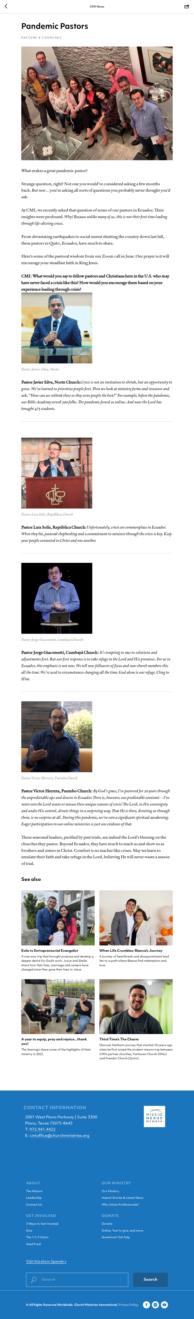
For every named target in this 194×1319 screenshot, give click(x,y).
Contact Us (34, 1204)
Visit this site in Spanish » (46, 1261)
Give (29, 1230)
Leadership (34, 1198)
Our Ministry (110, 1191)
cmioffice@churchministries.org (59, 1136)
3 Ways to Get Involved (42, 1224)
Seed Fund (33, 1244)
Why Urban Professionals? (120, 1204)
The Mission (34, 1191)
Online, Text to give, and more (122, 1230)
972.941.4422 (43, 1130)
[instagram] (155, 1304)
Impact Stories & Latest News (122, 1198)
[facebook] (146, 1304)
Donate (107, 1224)
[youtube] (164, 1304)
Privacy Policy (128, 1305)
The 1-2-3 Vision (37, 1237)
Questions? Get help (116, 1237)
